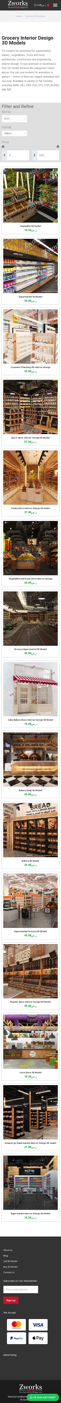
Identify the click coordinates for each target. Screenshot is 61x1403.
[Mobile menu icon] (55, 5)
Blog (5, 1255)
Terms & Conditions (17, 1396)
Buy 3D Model (10, 1266)
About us (8, 1250)
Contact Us (8, 1272)
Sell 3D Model (10, 1261)
